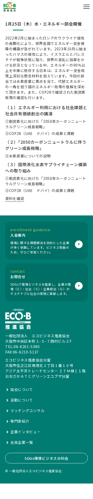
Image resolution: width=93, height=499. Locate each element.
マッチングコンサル (27, 410)
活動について (21, 400)
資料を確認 (14, 198)
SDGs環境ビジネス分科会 (46, 458)
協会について (21, 389)
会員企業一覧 (21, 442)
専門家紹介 (19, 421)
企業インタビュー (25, 431)
